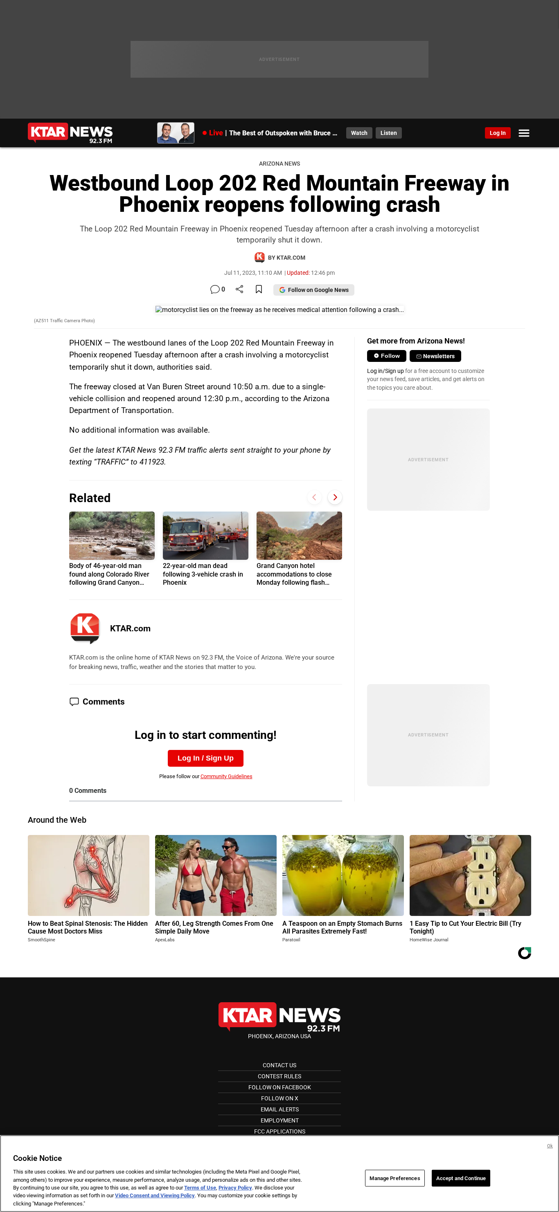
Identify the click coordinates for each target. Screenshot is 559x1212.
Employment (280, 1120)
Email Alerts (280, 1109)
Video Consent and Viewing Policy (155, 1196)
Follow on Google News (318, 290)
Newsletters (439, 356)
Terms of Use (200, 1188)
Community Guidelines (226, 776)
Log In (498, 133)
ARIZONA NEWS (279, 163)
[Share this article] (239, 289)
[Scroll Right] (335, 497)
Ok (550, 1146)
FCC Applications (279, 1131)
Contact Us (279, 1065)
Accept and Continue (461, 1178)
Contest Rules (279, 1076)
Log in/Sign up (385, 371)
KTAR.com (130, 628)
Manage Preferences (395, 1178)
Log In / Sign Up (206, 758)
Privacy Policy (235, 1188)
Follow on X (279, 1098)
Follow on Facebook (279, 1087)
